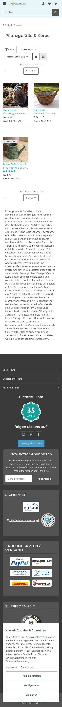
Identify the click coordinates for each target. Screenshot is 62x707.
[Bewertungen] (9, 171)
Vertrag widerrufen (31, 443)
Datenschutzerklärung (22, 464)
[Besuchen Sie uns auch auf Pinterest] (31, 434)
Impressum (11, 667)
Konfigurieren (32, 685)
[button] (43, 3)
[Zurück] (6, 71)
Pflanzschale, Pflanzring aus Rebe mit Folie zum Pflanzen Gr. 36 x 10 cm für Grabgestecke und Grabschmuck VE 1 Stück (15, 111)
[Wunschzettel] (49, 3)
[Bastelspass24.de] (18, 3)
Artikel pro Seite (16, 56)
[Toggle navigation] (4, 2)
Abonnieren (44, 478)
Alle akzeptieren (32, 675)
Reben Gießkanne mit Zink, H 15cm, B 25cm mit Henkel (15, 166)
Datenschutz (28, 667)
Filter (11, 49)
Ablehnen (31, 694)
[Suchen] (55, 12)
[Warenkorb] (56, 3)
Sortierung (27, 49)
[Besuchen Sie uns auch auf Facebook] (38, 434)
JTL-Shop (37, 702)
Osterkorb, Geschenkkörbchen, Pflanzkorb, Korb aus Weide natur (45, 111)
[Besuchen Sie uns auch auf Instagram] (23, 434)
